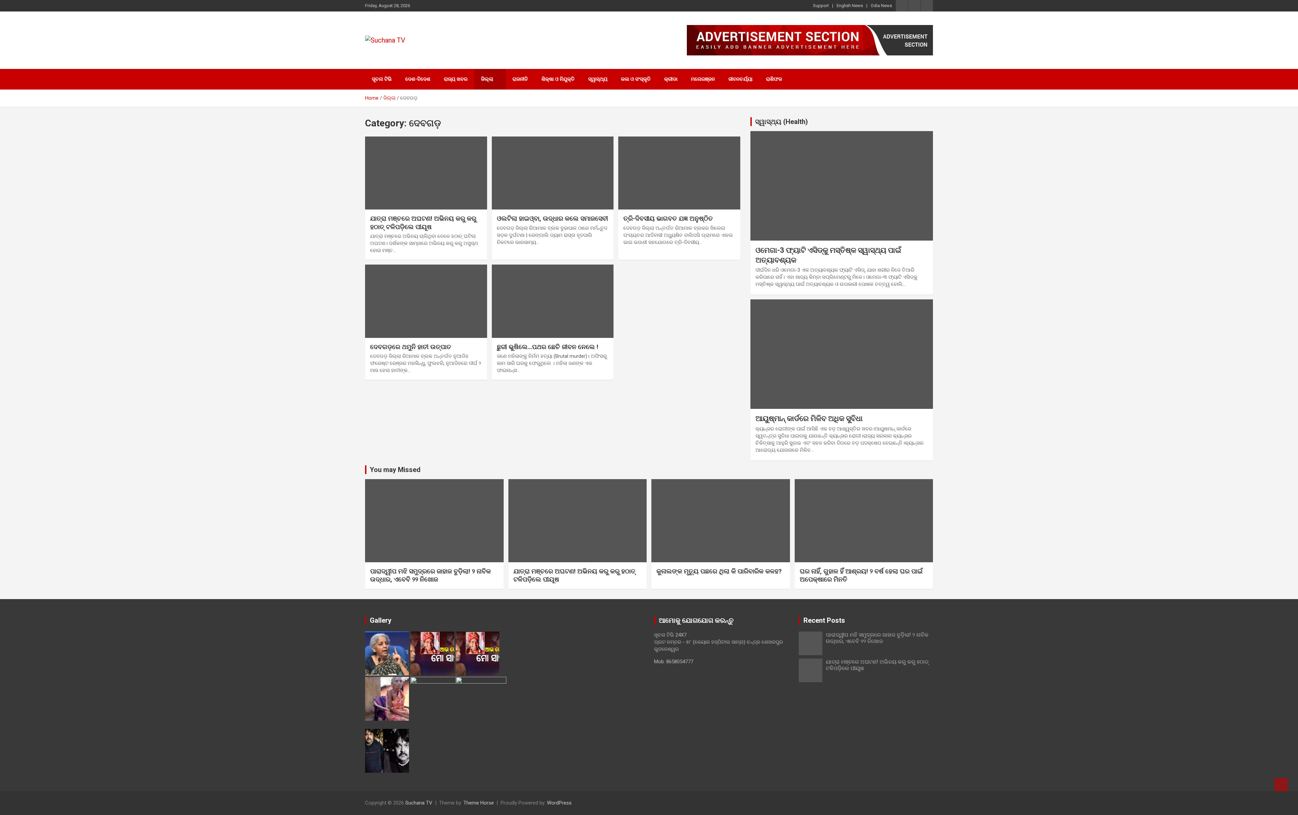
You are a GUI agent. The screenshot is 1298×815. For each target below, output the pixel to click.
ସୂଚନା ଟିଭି (382, 79)
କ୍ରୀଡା (670, 79)
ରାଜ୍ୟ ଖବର (455, 79)
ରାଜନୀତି (520, 79)
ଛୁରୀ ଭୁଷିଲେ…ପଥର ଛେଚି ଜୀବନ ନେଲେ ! (547, 347)
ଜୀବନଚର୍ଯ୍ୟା (740, 79)
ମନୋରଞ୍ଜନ (703, 79)
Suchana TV (418, 803)
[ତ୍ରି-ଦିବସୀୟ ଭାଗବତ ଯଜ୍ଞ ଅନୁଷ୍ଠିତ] (679, 173)
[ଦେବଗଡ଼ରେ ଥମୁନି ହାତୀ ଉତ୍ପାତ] (426, 301)
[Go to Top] (1281, 784)
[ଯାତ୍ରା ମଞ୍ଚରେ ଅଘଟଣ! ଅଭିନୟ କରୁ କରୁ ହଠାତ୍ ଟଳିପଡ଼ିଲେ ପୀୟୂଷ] (426, 173)
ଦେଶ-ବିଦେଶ (417, 79)
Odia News (881, 5)
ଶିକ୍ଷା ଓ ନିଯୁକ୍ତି (558, 79)
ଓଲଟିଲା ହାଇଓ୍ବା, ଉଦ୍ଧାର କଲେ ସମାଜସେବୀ (552, 218)
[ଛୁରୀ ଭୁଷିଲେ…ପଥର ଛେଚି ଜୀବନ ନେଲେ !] (552, 301)
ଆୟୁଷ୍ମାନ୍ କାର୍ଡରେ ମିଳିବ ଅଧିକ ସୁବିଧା (809, 418)
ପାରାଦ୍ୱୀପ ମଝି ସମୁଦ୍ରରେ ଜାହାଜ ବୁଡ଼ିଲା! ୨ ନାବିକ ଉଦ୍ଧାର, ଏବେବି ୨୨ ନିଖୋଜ (430, 575)
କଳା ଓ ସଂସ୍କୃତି (636, 79)
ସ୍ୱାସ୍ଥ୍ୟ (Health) (781, 122)
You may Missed (395, 470)
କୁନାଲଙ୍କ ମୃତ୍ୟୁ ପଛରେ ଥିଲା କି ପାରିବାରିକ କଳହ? (719, 571)
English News (850, 5)
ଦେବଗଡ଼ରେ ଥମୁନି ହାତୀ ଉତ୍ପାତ (410, 347)
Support (821, 5)
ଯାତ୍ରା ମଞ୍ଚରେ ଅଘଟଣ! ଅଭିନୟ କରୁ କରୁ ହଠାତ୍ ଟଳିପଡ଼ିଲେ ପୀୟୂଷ (423, 223)
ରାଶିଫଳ (774, 79)
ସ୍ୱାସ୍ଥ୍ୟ (597, 79)
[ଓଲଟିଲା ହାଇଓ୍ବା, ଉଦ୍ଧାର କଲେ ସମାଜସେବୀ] (552, 173)
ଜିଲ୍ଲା (487, 79)
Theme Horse (478, 803)
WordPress (559, 803)
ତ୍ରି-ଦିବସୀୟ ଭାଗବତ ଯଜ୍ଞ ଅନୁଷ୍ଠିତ (668, 218)
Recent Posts (824, 620)
